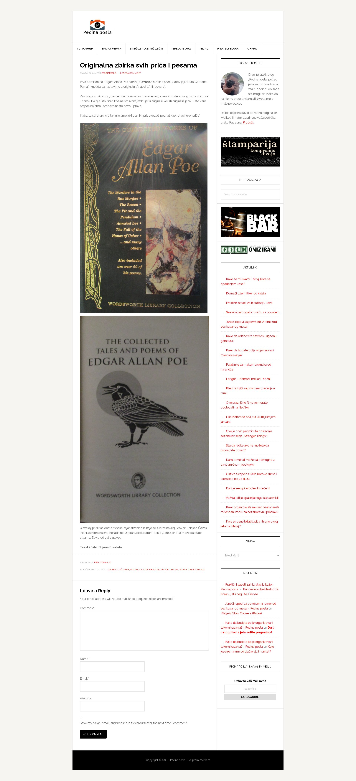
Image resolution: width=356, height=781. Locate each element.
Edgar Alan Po (139, 569)
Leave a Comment (130, 73)
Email (84, 678)
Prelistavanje (102, 562)
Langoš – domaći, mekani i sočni (248, 379)
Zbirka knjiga (196, 569)
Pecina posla (178, 27)
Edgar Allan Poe (159, 569)
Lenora (174, 569)
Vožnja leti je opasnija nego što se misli (252, 498)
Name (85, 659)
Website (85, 698)
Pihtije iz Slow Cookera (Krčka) (241, 613)
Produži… (248, 122)
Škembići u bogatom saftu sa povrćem (252, 312)
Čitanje (125, 569)
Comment (87, 608)
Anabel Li (113, 569)
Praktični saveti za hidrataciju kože (249, 303)
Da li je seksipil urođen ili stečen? (248, 488)
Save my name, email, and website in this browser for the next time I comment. (133, 723)
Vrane (183, 569)
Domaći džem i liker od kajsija (246, 293)
